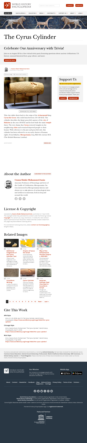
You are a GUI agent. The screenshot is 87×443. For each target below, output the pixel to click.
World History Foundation (28, 397)
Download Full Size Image (28, 111)
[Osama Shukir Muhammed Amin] (16, 198)
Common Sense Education (12, 354)
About (72, 13)
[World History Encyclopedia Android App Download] (77, 373)
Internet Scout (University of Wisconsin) (34, 354)
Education (32, 13)
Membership (73, 98)
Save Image (8, 74)
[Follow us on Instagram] (48, 392)
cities (16, 127)
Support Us (62, 13)
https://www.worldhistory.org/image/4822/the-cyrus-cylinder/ (26, 332)
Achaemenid (42, 115)
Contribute (51, 13)
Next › (40, 301)
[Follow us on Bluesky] (41, 392)
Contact (14, 382)
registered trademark (56, 406)
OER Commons (75, 354)
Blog (37, 382)
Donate (63, 98)
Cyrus (26, 125)
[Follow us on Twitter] (38, 392)
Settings (48, 384)
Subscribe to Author (20, 74)
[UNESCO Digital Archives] (43, 419)
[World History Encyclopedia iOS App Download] (65, 373)
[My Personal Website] (24, 198)
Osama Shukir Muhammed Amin (20, 69)
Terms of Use (67, 382)
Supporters (39, 384)
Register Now (10, 60)
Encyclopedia (20, 13)
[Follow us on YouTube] (51, 392)
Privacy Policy (57, 382)
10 (35, 301)
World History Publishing (24, 398)
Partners (76, 382)
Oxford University (48, 352)
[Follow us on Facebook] (35, 392)
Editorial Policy (46, 382)
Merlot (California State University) (59, 354)
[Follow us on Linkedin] (45, 392)
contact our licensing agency (40, 225)
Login (80, 13)
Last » (46, 301)
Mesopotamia (25, 135)
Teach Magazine (26, 356)
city (44, 120)
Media (41, 13)
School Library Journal (11, 356)
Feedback (31, 382)
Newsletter (22, 382)
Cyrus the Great (10, 118)
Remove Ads (47, 143)
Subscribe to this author (42, 174)
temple (48, 122)
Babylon (7, 122)
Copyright (7, 218)
